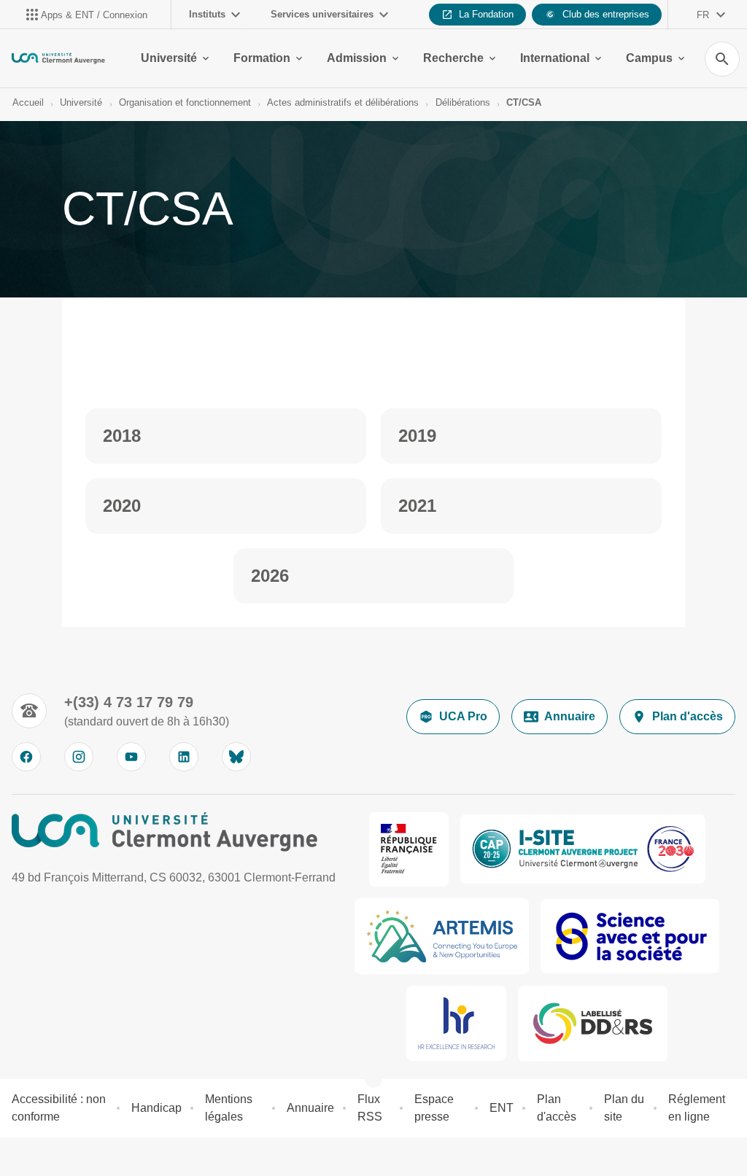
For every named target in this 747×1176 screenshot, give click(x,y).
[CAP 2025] (583, 849)
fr (703, 14)
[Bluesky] (236, 757)
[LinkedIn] (184, 756)
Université (169, 58)
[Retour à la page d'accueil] (58, 58)
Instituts (207, 14)
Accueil (28, 102)
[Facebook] (26, 756)
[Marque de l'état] (409, 849)
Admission (357, 58)
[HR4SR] (456, 1023)
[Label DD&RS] (593, 1023)
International (554, 58)
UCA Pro (463, 716)
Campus (649, 58)
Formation (261, 58)
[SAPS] (630, 936)
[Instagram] (78, 756)
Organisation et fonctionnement (185, 102)
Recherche (453, 58)
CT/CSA (523, 102)
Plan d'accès (687, 716)
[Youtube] (131, 756)
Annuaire (569, 716)
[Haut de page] (20, 1155)
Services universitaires (322, 14)
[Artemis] (441, 936)
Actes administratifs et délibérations (343, 102)
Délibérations (463, 102)
